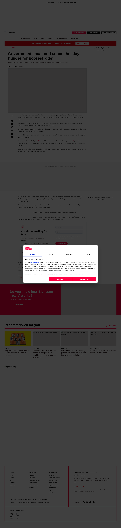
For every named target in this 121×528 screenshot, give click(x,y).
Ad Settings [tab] (69, 254)
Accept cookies (84, 279)
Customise (60, 279)
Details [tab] (51, 254)
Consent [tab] (32, 254)
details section (81, 274)
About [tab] (88, 254)
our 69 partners (35, 262)
